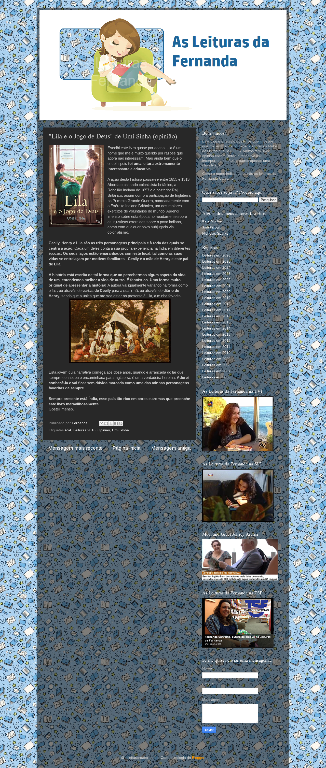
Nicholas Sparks (215, 233)
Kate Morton (212, 221)
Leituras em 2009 (216, 359)
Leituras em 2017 (216, 310)
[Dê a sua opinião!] (106, 423)
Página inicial (127, 448)
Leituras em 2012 (216, 341)
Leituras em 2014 (216, 328)
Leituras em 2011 (216, 347)
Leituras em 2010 (216, 353)
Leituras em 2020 (216, 292)
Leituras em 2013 (216, 334)
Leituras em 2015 (216, 322)
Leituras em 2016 (216, 316)
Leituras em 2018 (216, 304)
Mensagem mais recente (75, 448)
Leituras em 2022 (216, 280)
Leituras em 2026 (216, 255)
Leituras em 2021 (216, 286)
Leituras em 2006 (216, 377)
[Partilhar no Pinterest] (120, 423)
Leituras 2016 (84, 430)
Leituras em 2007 (216, 371)
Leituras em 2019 (216, 298)
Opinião (104, 430)
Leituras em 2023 (216, 274)
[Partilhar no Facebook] (115, 423)
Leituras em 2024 (216, 267)
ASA (67, 430)
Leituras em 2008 (216, 365)
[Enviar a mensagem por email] (101, 423)
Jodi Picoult (211, 227)
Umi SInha (120, 430)
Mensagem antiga (171, 448)
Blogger (198, 758)
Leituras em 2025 (216, 261)
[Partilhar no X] (111, 423)
